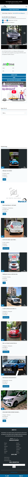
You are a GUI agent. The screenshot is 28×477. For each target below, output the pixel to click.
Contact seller (14, 75)
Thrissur (17, 451)
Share (14, 77)
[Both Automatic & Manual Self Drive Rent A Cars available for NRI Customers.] (14, 365)
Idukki (5, 448)
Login (9, 3)
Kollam (5, 452)
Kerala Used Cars (6, 457)
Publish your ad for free (14, 9)
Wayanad (17, 452)
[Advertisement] (14, 130)
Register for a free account (15, 3)
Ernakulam (6, 446)
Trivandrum (18, 449)
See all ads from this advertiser (14, 80)
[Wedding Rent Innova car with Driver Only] (14, 262)
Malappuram (18, 444)
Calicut (5, 444)
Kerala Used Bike (7, 458)
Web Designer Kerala (14, 472)
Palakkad (17, 446)
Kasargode (5, 451)
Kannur (5, 449)
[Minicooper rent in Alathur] (14, 158)
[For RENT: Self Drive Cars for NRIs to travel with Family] (14, 296)
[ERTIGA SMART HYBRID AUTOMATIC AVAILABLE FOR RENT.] (14, 400)
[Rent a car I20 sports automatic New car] (14, 331)
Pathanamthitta (18, 448)
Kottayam (17, 443)
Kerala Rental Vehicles (7, 460)
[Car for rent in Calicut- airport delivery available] (14, 227)
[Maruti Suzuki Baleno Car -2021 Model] (14, 193)
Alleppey (5, 443)
